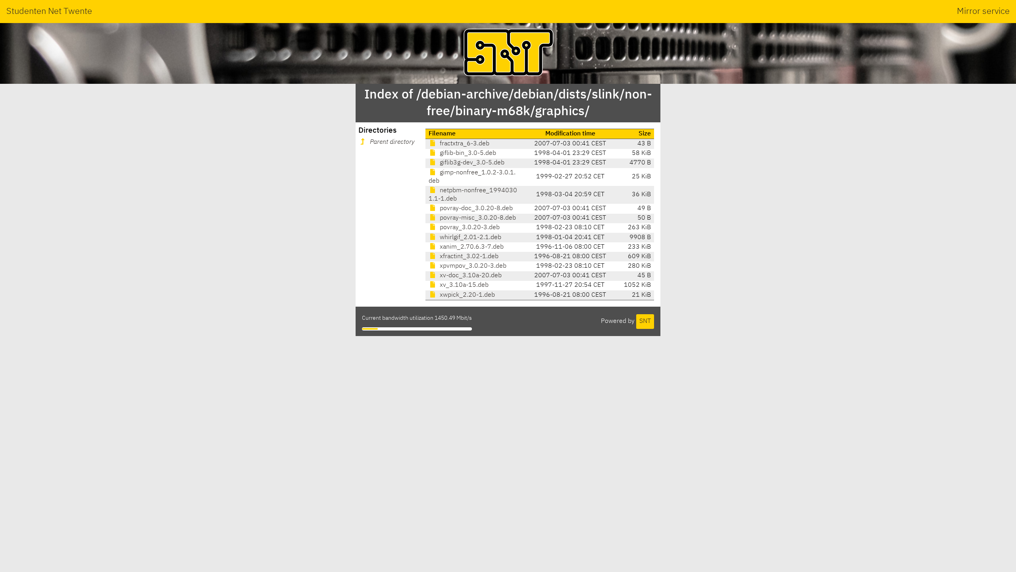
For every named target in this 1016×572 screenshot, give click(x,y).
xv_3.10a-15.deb (463, 285)
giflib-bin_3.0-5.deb (467, 153)
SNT (645, 321)
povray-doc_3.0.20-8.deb (475, 208)
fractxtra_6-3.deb (463, 144)
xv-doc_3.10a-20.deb (470, 275)
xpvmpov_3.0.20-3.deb (472, 266)
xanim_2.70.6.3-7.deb (471, 247)
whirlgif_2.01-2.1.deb (469, 237)
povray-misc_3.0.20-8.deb (477, 218)
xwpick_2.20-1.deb (466, 295)
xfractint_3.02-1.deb (468, 256)
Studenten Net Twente (49, 11)
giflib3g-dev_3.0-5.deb (471, 163)
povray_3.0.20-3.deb (469, 227)
